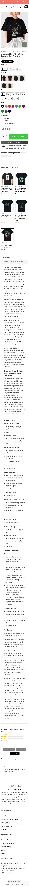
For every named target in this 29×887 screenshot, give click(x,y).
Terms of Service (6, 826)
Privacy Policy (5, 823)
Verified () (22, 749)
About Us (4, 816)
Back (6, 120)
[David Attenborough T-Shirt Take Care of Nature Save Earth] (21, 179)
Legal (3, 853)
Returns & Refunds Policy (9, 819)
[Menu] (2, 7)
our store (19, 355)
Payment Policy (6, 846)
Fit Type (4, 65)
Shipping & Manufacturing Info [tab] (12, 261)
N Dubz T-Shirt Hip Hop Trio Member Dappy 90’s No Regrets (7, 245)
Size (2, 90)
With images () (10, 749)
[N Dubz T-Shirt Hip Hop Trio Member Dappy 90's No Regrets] (7, 235)
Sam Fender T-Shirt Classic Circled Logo (6, 216)
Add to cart (18, 137)
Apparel (4, 51)
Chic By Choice (19, 790)
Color (3, 102)
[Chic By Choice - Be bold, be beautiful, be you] (14, 6)
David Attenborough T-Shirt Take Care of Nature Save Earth (21, 189)
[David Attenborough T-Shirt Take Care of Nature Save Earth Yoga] (21, 206)
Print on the (5, 115)
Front (7, 118)
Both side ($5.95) (10, 123)
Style (3, 72)
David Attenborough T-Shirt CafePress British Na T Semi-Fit (7, 189)
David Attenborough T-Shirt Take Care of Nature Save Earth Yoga (21, 218)
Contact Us (4, 840)
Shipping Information (8, 843)
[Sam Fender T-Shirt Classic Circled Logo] (7, 206)
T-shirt (12, 51)
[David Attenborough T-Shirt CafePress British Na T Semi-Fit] (7, 179)
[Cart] (26, 6)
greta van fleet (6, 155)
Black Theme (21, 51)
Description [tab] (6, 257)
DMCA (3, 850)
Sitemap (4, 829)
